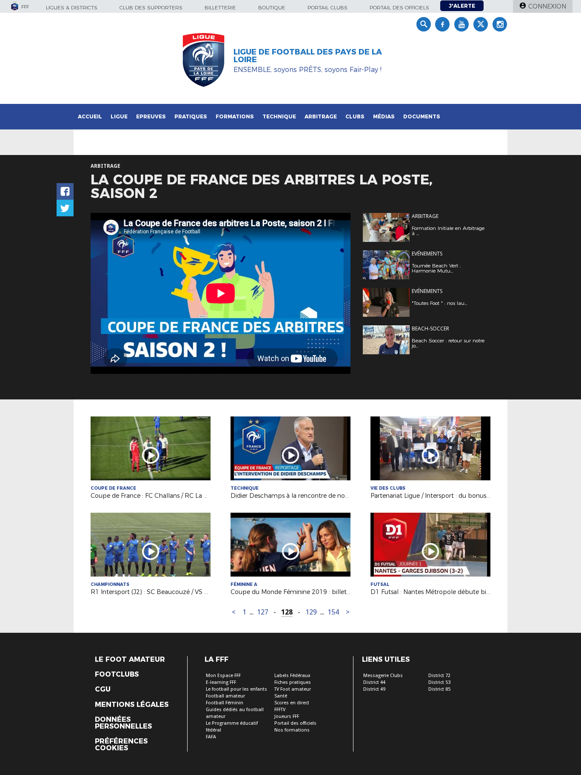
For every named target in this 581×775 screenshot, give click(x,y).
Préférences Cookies (121, 745)
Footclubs (117, 674)
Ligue (119, 116)
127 (262, 612)
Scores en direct (291, 703)
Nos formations (292, 730)
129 (311, 612)
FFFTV (279, 709)
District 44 (374, 682)
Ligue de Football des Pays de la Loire (308, 55)
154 (333, 612)
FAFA (211, 737)
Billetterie (220, 7)
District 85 (439, 689)
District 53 (439, 682)
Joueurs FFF (286, 716)
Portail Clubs (327, 7)
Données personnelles (123, 723)
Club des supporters (151, 7)
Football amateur (225, 696)
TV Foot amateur (292, 689)
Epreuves (151, 116)
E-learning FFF (221, 682)
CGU (103, 689)
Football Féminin (224, 703)
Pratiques (190, 116)
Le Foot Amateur (130, 659)
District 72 (439, 675)
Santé (280, 696)
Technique (279, 116)
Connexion (547, 6)
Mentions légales (131, 704)
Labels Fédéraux (292, 675)
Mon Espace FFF (223, 675)
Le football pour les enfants (236, 689)
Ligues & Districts (71, 7)
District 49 (374, 689)
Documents (421, 116)
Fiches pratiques (292, 682)
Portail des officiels (399, 7)
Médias (384, 116)
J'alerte (462, 6)
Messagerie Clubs (383, 675)
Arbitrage (321, 116)
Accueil (90, 116)
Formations (235, 116)
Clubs (355, 116)
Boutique (271, 7)
